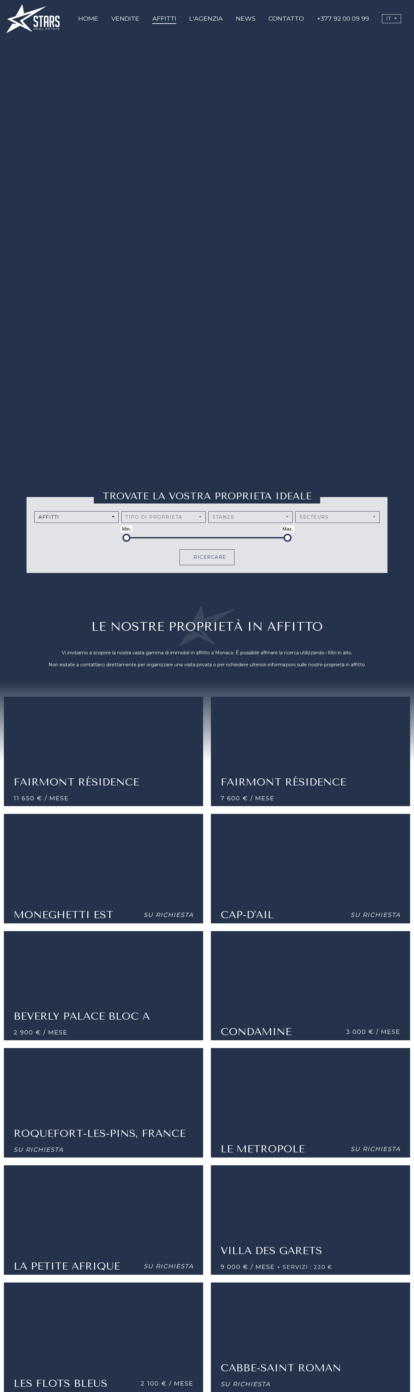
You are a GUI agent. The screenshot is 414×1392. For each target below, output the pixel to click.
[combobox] (76, 517)
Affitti (164, 18)
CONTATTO (286, 18)
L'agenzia (206, 18)
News (246, 18)
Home (88, 18)
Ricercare (209, 557)
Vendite (125, 18)
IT (389, 19)
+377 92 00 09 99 (343, 18)
